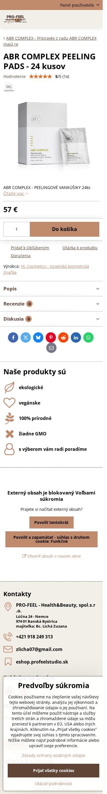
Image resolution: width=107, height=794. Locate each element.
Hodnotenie (14, 76)
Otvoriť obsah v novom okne (53, 556)
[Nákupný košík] (82, 19)
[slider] (40, 76)
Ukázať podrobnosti (53, 783)
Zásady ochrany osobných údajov (53, 755)
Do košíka (64, 229)
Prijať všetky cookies (53, 770)
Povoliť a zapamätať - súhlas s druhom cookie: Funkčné (51, 539)
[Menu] (96, 19)
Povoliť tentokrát (51, 522)
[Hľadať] (68, 19)
